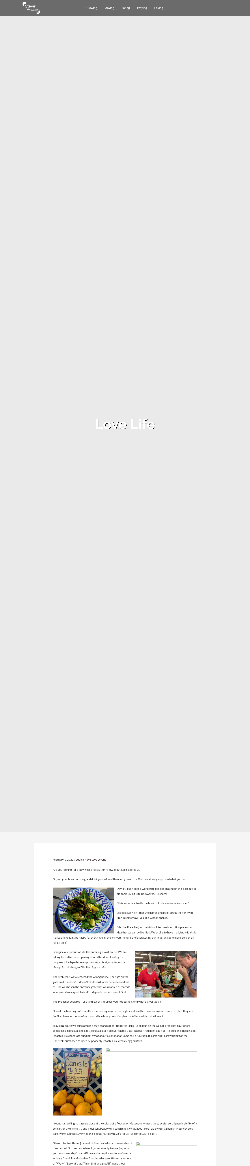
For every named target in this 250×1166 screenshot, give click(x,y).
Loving (158, 8)
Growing (91, 8)
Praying (142, 8)
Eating (126, 8)
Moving (109, 8)
